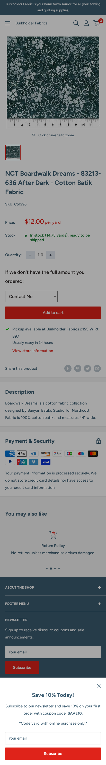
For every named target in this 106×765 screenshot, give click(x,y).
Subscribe (53, 753)
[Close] (99, 685)
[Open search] (76, 23)
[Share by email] (97, 368)
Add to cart (53, 312)
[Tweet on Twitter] (87, 368)
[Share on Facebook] (68, 368)
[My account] (86, 23)
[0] (96, 23)
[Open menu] (7, 23)
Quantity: (13, 255)
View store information (32, 350)
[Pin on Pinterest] (77, 368)
